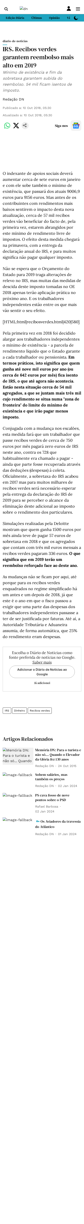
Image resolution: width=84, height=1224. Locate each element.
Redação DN (13, 99)
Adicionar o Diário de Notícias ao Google (42, 672)
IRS (7, 710)
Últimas (36, 18)
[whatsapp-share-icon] (7, 128)
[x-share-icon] (16, 128)
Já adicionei (42, 683)
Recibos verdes (40, 710)
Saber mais (42, 662)
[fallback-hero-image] (18, 756)
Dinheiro (19, 710)
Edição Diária (15, 18)
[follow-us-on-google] (76, 125)
